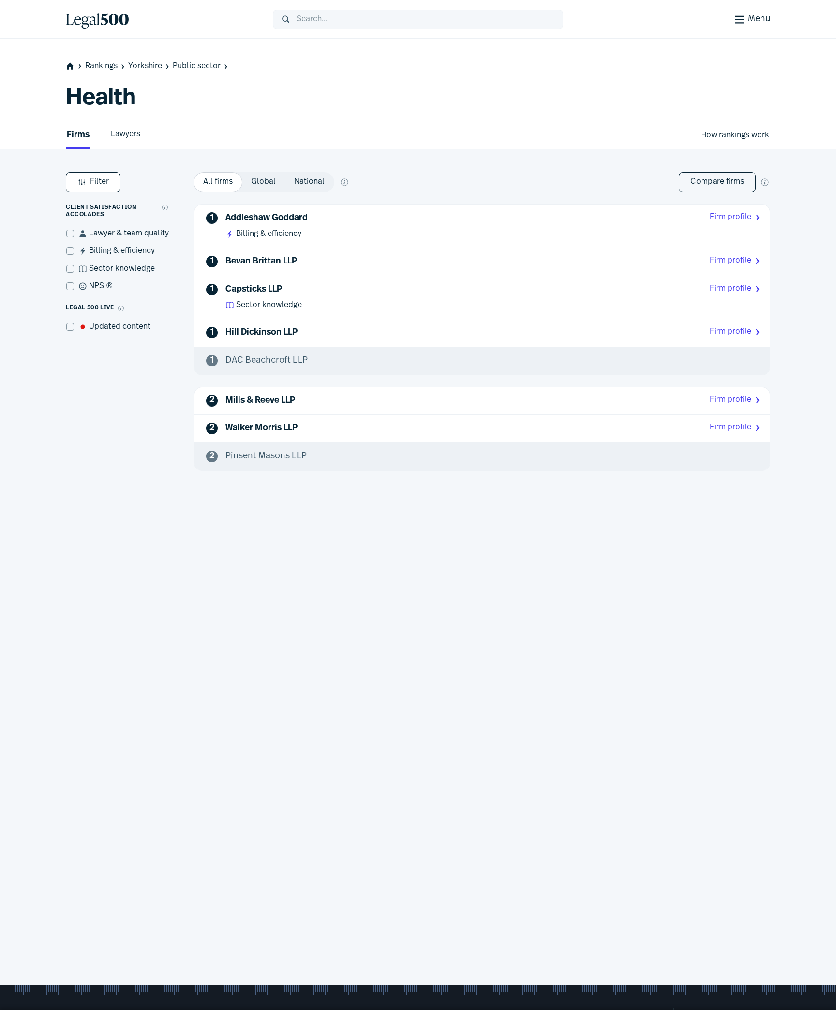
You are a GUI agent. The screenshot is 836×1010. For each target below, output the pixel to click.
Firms (78, 135)
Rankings (101, 66)
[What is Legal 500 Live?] (121, 308)
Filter (99, 182)
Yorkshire (145, 66)
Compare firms (717, 182)
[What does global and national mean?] (344, 182)
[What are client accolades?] (165, 207)
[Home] (161, 19)
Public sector (197, 66)
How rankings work (735, 135)
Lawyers (125, 134)
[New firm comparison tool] (765, 182)
